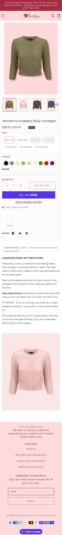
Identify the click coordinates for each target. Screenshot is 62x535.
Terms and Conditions (31, 461)
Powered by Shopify (46, 515)
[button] (3, 16)
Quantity (8, 179)
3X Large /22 (41, 147)
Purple (52, 163)
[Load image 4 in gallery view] (51, 104)
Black (6, 163)
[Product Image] (31, 58)
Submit (31, 501)
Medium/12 (22, 140)
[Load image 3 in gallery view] (37, 104)
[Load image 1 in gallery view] (9, 104)
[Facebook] (13, 233)
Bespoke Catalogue (31, 467)
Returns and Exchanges (31, 455)
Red (46, 163)
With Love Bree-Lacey (24, 515)
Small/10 (9, 140)
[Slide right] (55, 106)
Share (5, 233)
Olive (41, 163)
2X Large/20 (26, 147)
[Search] (53, 16)
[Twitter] (20, 233)
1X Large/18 (11, 147)
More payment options (29, 202)
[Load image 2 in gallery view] (23, 104)
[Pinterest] (27, 233)
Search (31, 449)
